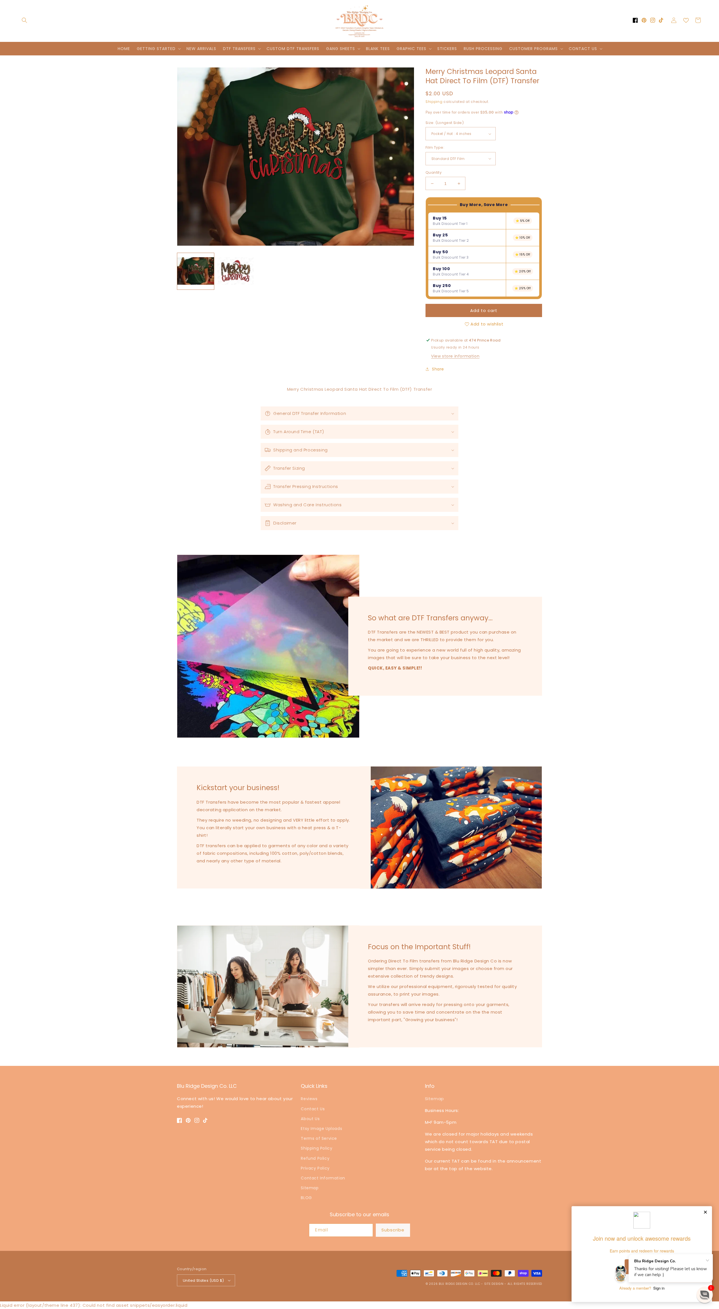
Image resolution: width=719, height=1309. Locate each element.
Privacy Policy (315, 1168)
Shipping (434, 101)
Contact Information (323, 1178)
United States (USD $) (203, 1280)
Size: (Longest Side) (445, 122)
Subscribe (392, 1230)
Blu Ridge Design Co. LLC (459, 1284)
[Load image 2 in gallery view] (235, 271)
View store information (455, 356)
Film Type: (435, 147)
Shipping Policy (316, 1148)
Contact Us (313, 1109)
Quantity (434, 172)
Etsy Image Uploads (321, 1128)
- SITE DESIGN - (494, 1284)
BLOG (306, 1198)
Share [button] (438, 369)
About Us (310, 1119)
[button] (24, 20)
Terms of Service (319, 1138)
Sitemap (309, 1188)
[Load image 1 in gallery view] (195, 271)
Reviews (309, 1099)
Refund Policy (315, 1158)
